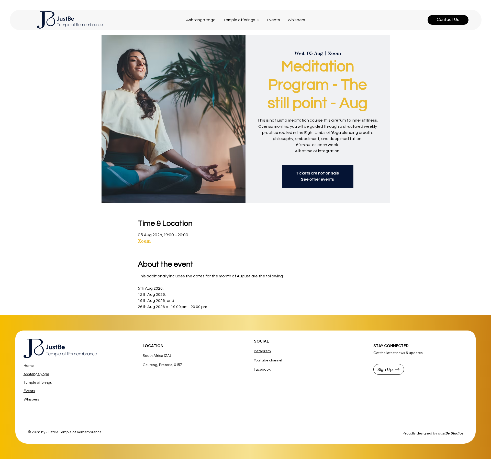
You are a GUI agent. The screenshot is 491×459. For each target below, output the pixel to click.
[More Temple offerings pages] (258, 20)
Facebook (262, 369)
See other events (317, 179)
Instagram (262, 351)
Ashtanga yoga (36, 374)
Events (29, 391)
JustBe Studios (450, 433)
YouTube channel (268, 360)
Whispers (31, 399)
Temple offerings (38, 382)
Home (29, 365)
